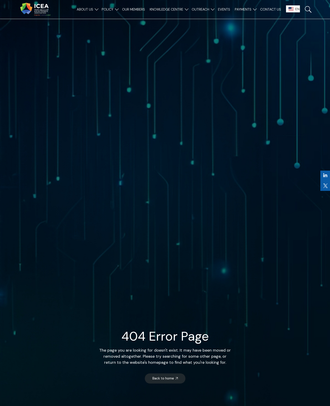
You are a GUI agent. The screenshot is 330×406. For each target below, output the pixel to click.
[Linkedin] (325, 176)
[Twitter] (325, 186)
